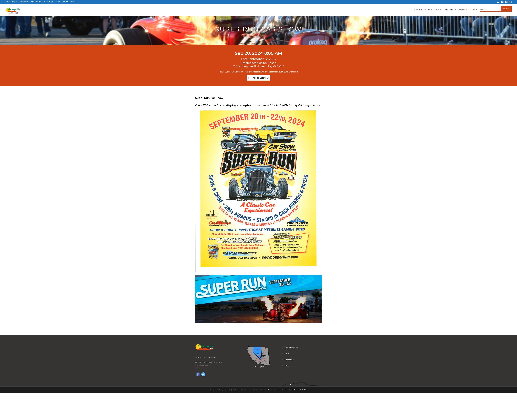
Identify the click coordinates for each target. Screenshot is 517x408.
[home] (13, 9)
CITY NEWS (36, 2)
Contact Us (198, 368)
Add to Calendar (260, 77)
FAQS (58, 2)
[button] (69, 2)
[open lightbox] (258, 356)
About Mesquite (290, 348)
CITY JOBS (23, 2)
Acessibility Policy (302, 390)
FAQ (285, 366)
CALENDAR (48, 2)
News (285, 354)
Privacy (270, 390)
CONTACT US (11, 2)
